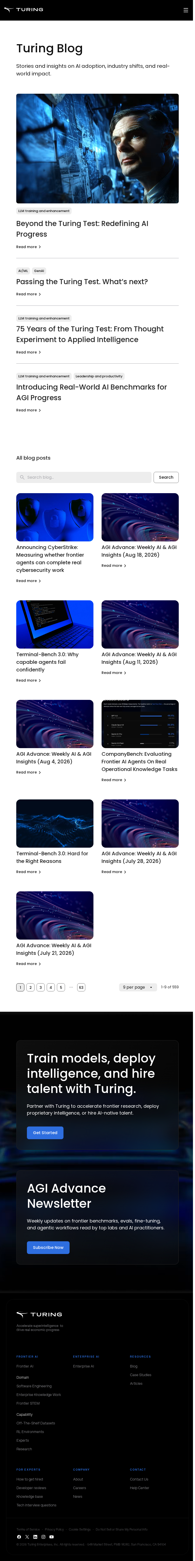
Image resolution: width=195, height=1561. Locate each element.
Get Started (45, 1133)
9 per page (134, 987)
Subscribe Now (48, 1247)
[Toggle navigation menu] (186, 10)
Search (166, 477)
